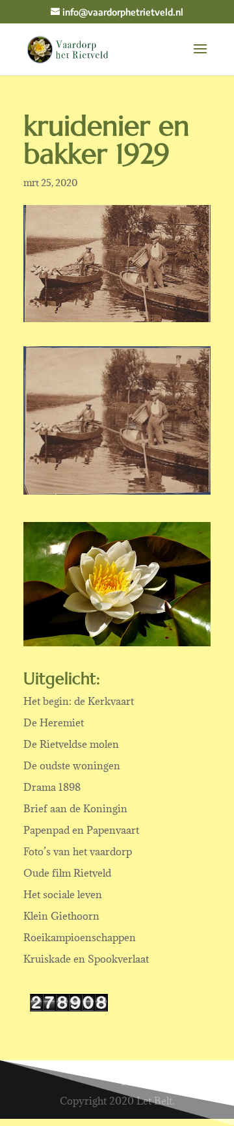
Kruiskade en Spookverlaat (86, 958)
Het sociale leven (62, 894)
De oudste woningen (71, 765)
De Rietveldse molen (71, 743)
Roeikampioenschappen (79, 937)
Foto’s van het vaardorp (77, 851)
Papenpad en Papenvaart (81, 829)
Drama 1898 (52, 786)
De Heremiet (53, 722)
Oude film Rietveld (67, 872)
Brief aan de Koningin (75, 808)
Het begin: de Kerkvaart (78, 700)
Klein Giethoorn (61, 915)
